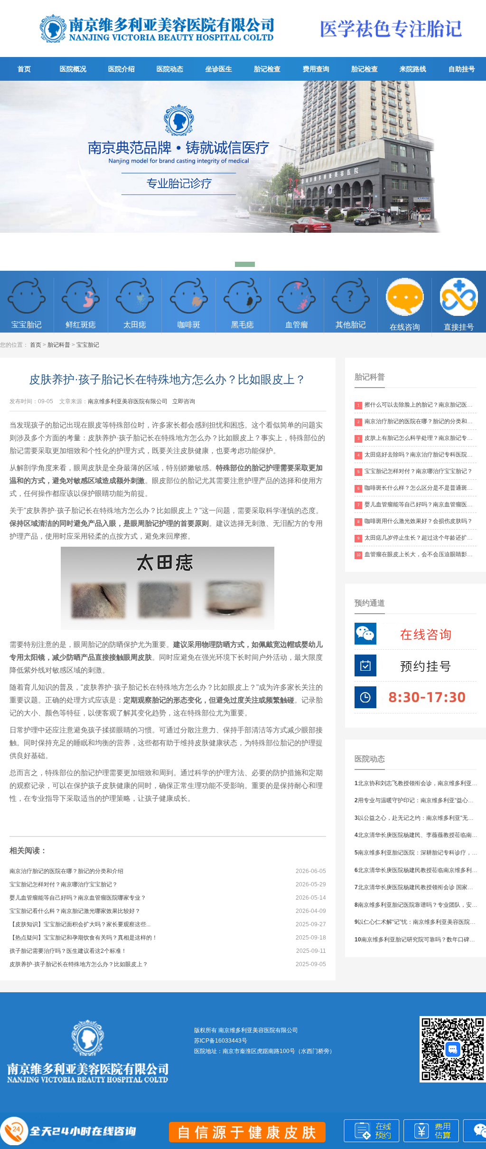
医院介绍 (121, 69)
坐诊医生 (219, 69)
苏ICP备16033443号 (220, 1040)
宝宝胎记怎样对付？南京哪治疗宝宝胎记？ (63, 884)
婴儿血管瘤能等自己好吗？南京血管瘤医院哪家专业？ (77, 897)
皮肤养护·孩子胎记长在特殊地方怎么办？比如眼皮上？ (78, 964)
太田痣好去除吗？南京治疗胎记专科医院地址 (417, 454)
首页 (24, 69)
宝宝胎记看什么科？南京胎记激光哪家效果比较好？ (74, 911)
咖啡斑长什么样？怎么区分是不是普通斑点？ (417, 487)
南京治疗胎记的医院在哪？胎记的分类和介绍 (66, 871)
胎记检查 (267, 69)
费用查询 (316, 69)
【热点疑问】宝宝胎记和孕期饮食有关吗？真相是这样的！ (83, 937)
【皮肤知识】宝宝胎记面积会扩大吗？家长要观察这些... (79, 924)
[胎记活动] (243, 176)
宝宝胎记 (87, 345)
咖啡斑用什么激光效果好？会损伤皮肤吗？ (415, 521)
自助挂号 (462, 69)
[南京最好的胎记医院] (157, 50)
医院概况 (73, 69)
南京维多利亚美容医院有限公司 (128, 401)
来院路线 (413, 69)
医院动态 (170, 69)
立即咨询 (183, 401)
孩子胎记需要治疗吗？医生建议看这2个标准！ (68, 951)
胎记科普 (58, 345)
